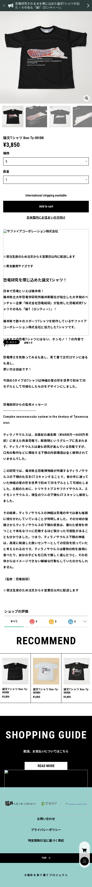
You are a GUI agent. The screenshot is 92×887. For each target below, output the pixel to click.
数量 (6, 171)
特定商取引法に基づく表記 (46, 840)
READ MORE (46, 766)
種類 (6, 153)
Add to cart (46, 206)
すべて (14, 621)
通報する (28, 343)
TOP (44, 857)
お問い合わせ (46, 819)
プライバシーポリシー (46, 830)
